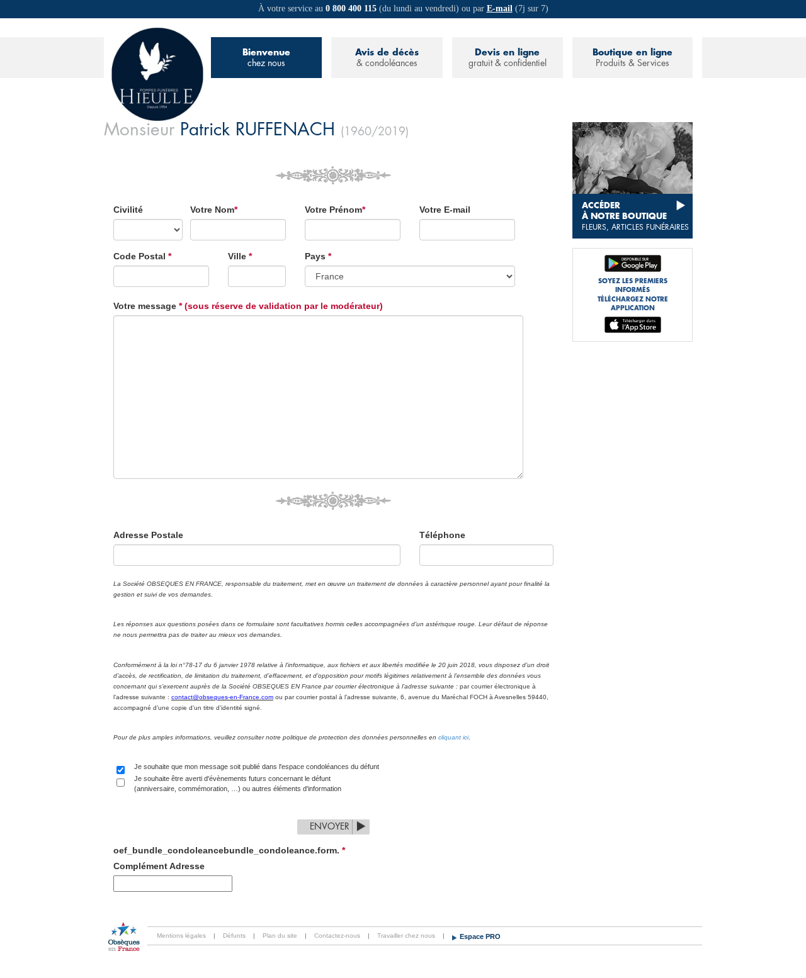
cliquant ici (453, 737)
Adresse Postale (148, 535)
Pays (318, 256)
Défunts (234, 935)
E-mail (500, 8)
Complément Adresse (159, 866)
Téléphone (442, 535)
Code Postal (142, 256)
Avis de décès (387, 57)
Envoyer (329, 826)
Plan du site (280, 935)
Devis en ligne (507, 57)
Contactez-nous (337, 935)
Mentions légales (181, 935)
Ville (240, 256)
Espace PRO (480, 936)
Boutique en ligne (633, 57)
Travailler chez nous (406, 935)
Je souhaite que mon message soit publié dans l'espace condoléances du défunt (256, 766)
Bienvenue (266, 57)
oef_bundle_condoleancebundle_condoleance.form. (229, 850)
